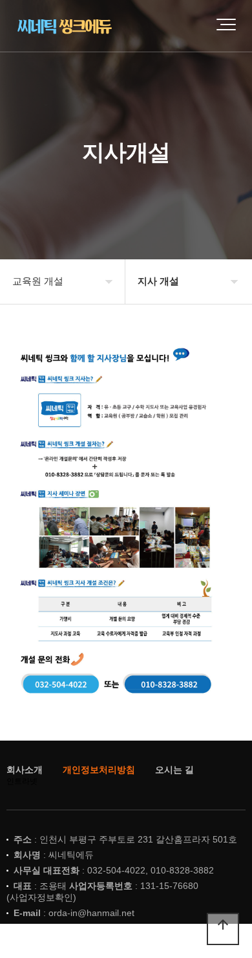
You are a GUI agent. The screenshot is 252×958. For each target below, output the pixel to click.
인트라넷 (21, 781)
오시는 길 (174, 769)
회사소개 (24, 769)
